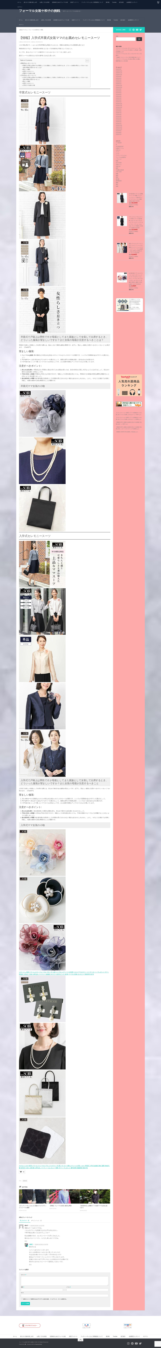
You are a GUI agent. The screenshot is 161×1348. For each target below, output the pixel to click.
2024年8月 (118, 91)
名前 (22, 1287)
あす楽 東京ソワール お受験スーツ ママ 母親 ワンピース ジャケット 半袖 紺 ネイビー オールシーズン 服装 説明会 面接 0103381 (136, 197)
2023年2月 (118, 121)
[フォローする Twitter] (140, 30)
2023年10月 (119, 107)
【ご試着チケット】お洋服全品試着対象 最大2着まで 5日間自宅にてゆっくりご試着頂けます (134, 303)
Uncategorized (119, 146)
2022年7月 (118, 134)
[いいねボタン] (20, 1171)
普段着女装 (118, 180)
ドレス (117, 151)
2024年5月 (118, 94)
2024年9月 (118, 89)
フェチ (117, 153)
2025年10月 (119, 74)
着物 (117, 182)
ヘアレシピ (118, 159)
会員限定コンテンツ (132, 2)
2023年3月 (118, 120)
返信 (26, 1241)
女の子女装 (118, 162)
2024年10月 (119, 87)
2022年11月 (119, 127)
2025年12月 (119, 71)
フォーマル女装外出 (34, 29)
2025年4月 (118, 78)
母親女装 (25, 1180)
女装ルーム (118, 164)
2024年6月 (118, 92)
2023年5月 (118, 116)
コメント (25, 1220)
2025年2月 (118, 82)
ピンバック (37, 1220)
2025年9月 (118, 76)
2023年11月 (119, 105)
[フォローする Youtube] (137, 30)
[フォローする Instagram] (130, 30)
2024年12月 (119, 85)
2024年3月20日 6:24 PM (41, 1244)
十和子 (31, 1244)
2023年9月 (118, 109)
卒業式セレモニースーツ (28, 63)
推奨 (117, 177)
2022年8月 (118, 132)
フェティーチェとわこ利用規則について (92, 2)
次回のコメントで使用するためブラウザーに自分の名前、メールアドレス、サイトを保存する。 (45, 1299)
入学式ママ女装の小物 (29, 85)
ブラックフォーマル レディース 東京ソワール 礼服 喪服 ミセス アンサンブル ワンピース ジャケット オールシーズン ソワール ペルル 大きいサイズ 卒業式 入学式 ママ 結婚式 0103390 (136, 222)
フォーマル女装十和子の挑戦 (39, 10)
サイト (22, 1292)
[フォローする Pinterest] (133, 30)
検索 (117, 36)
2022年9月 (118, 130)
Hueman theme (38, 1344)
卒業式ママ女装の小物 (29, 73)
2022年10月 (119, 129)
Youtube (114, 2)
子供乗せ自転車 (120, 170)
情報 (42, 29)
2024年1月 (118, 101)
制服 (117, 161)
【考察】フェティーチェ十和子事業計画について (128, 57)
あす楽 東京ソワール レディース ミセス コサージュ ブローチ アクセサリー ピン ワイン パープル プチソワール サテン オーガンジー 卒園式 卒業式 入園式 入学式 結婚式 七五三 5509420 (136, 279)
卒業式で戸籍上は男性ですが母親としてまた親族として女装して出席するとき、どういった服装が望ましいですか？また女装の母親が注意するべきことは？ (55, 66)
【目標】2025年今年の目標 (123, 431)
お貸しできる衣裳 (44, 2)
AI (116, 144)
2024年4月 (118, 96)
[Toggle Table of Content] (86, 60)
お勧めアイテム (23, 29)
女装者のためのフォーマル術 (60, 2)
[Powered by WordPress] (25, 1344)
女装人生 (118, 166)
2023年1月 (118, 123)
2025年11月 (119, 72)
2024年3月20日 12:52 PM (37, 1225)
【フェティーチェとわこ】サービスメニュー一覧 (128, 48)
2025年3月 (118, 80)
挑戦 (117, 175)
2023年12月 (119, 103)
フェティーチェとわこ (121, 155)
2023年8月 (118, 111)
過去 (117, 184)
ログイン (20, 7)
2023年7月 (118, 112)
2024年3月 (118, 98)
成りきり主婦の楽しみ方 (30, 2)
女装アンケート (74, 2)
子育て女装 (118, 171)
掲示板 (107, 2)
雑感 (117, 186)
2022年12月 (119, 125)
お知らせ (118, 150)
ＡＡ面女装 (118, 142)
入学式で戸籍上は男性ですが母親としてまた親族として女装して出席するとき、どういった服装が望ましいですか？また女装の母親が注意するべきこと (55, 78)
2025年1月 (118, 83)
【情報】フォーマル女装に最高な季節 (60, 1205)
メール (68, 1287)
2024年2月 (118, 100)
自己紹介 (121, 2)
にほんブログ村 (86, 1327)
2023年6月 (118, 114)
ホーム (19, 2)
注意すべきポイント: (28, 71)
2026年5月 (118, 69)
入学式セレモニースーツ (28, 75)
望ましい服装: (26, 69)
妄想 (117, 168)
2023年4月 (118, 118)
